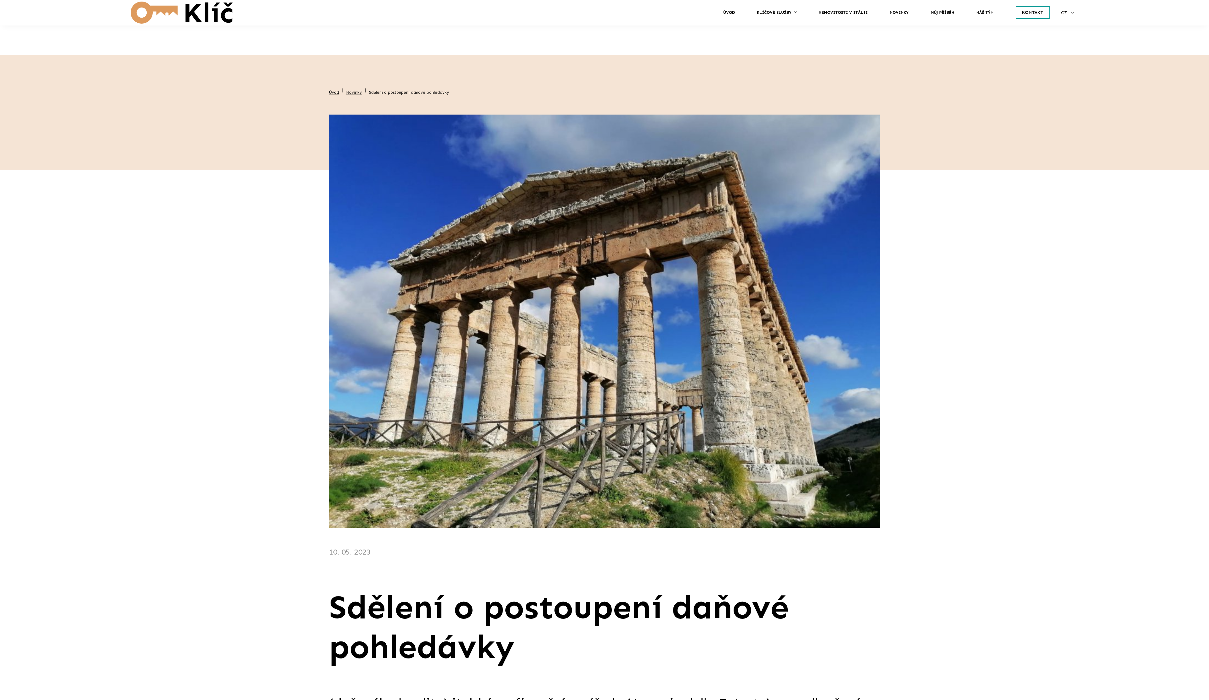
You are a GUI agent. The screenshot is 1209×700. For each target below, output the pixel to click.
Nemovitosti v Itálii (693, 27)
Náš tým (927, 27)
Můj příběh (859, 27)
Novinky (789, 27)
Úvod (498, 27)
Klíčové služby (570, 27)
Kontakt (1005, 27)
